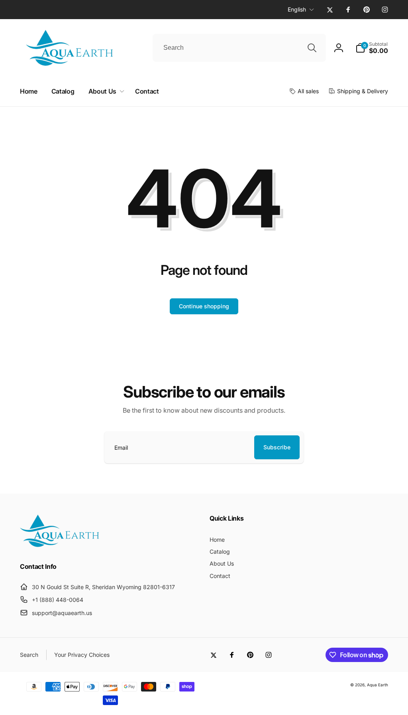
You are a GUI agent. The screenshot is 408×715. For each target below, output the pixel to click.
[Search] (312, 48)
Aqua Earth (377, 684)
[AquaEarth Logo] (60, 545)
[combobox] (239, 48)
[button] (371, 48)
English (297, 9)
